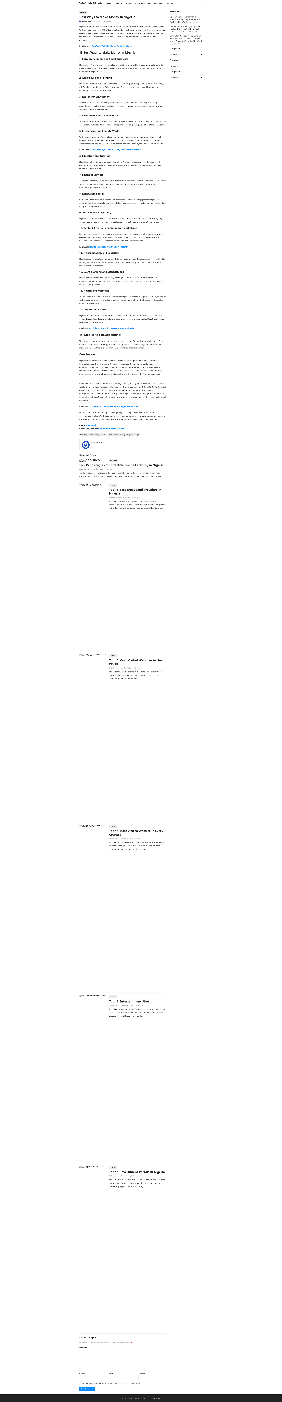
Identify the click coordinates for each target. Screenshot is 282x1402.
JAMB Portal (106, 284)
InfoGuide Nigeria (91, 3)
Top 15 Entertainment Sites (129, 1001)
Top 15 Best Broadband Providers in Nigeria (135, 491)
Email (111, 1374)
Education (113, 461)
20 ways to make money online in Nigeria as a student (114, 406)
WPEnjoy (157, 1398)
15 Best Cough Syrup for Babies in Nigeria (122, 322)
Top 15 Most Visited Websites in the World (135, 662)
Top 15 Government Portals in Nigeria (137, 1172)
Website (141, 1374)
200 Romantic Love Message (118, 206)
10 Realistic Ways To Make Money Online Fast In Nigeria (115, 149)
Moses (113, 497)
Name (82, 1374)
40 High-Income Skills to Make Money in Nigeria (111, 328)
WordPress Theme (146, 1398)
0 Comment (107, 21)
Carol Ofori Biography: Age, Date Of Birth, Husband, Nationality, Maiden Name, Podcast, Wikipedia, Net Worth (186, 38)
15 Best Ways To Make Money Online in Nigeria (111, 46)
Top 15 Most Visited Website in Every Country (136, 833)
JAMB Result (91, 425)
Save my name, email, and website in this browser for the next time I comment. (111, 1383)
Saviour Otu (86, 21)
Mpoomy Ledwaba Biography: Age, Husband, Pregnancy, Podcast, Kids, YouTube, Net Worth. (185, 19)
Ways (137, 435)
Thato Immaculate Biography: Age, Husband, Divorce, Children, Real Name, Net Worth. (185, 29)
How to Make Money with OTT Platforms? (108, 247)
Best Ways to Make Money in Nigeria (128, 90)
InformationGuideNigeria (98, 40)
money (122, 435)
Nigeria (130, 435)
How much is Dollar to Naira (111, 428)
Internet (83, 12)
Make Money (113, 435)
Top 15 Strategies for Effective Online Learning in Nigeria (121, 465)
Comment (83, 1347)
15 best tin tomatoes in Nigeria (116, 265)
